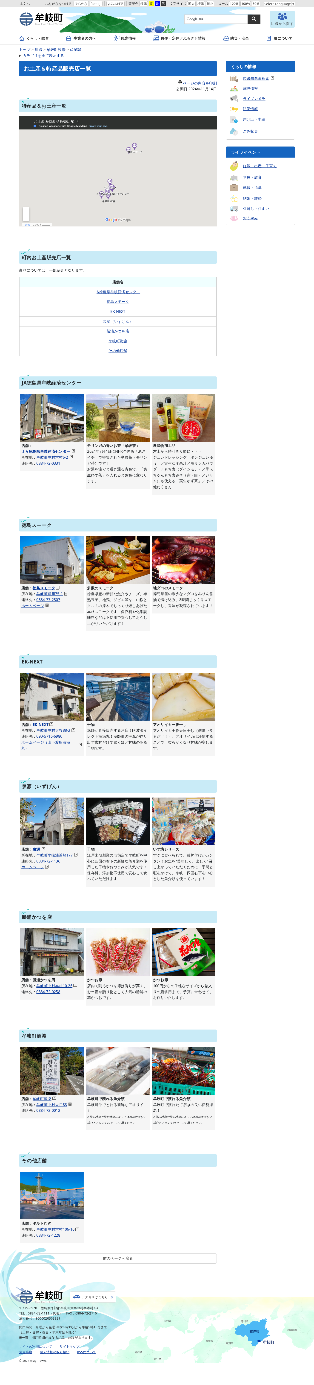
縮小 (210, 3)
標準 (143, 3)
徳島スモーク (118, 301)
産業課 (75, 49)
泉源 (36, 849)
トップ (24, 49)
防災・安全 (239, 38)
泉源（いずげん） (118, 321)
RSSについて (86, 1352)
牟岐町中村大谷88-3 (53, 730)
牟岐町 (41, 1297)
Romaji (96, 3)
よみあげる (115, 3)
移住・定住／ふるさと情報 (183, 38)
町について (283, 38)
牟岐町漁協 (117, 340)
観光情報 (128, 38)
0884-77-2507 (48, 599)
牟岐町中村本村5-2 (52, 457)
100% (245, 3)
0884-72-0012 (48, 1110)
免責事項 (25, 1352)
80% (256, 3)
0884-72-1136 (48, 861)
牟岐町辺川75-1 (49, 593)
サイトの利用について (35, 1346)
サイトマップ (69, 1346)
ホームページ (32, 605)
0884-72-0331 (48, 463)
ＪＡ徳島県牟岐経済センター (45, 451)
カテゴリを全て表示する (43, 55)
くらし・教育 (37, 38)
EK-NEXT (117, 311)
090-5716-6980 (49, 736)
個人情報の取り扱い (54, 1352)
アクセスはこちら (95, 1297)
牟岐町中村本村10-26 (54, 985)
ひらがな (81, 3)
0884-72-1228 (48, 1235)
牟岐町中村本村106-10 (55, 1229)
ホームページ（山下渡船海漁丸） (45, 745)
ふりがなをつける (59, 3)
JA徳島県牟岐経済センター (118, 291)
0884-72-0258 (48, 991)
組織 (38, 49)
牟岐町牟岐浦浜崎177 (54, 855)
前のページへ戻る (118, 1258)
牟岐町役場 (56, 49)
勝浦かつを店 (118, 331)
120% (234, 3)
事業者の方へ (85, 38)
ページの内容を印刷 (200, 83)
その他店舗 (117, 350)
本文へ (25, 3)
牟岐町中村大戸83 (51, 1104)
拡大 (191, 3)
